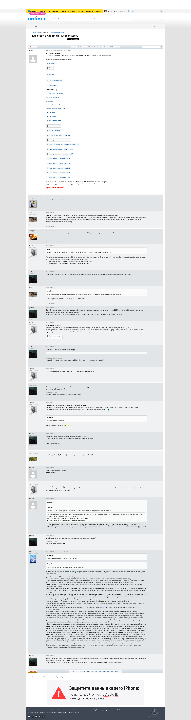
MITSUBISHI (32, 230)
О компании (32, 710)
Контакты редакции (43, 710)
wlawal (31, 551)
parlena (31, 467)
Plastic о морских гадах (53, 120)
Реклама (54, 710)
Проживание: (53, 85)
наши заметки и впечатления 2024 (59, 177)
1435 (104, 46)
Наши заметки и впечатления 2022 (59, 168)
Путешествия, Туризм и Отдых (56, 32)
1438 (115, 46)
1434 (100, 46)
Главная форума (36, 32)
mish (30, 197)
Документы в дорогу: (55, 80)
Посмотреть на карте (55, 336)
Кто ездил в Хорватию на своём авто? (55, 35)
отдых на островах (54, 130)
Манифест (68, 710)
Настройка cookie (73, 712)
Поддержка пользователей (36, 712)
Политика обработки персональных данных (124, 710)
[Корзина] (161, 19)
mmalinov (65, 50)
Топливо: (51, 74)
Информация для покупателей (56, 712)
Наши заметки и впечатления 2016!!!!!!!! (61, 149)
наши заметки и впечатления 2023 (59, 173)
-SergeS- (31, 245)
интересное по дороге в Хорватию (59, 135)
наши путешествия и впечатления (59, 140)
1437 (111, 46)
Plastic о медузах (51, 116)
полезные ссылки (54, 126)
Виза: (50, 68)
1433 (97, 46)
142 (89, 46)
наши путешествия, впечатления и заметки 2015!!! (64, 144)
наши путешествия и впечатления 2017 (61, 154)
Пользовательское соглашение (83, 710)
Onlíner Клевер (112, 11)
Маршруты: (52, 63)
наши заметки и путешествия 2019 (59, 163)
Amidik (31, 452)
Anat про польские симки (54, 93)
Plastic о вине (50, 112)
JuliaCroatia (49, 101)
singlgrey (31, 50)
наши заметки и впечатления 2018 (59, 158)
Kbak (30, 212)
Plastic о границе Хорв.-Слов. (56, 108)
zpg (56, 90)
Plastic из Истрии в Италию (55, 105)
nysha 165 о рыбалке (53, 97)
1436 (108, 46)
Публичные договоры (101, 710)
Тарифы (60, 710)
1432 (93, 46)
